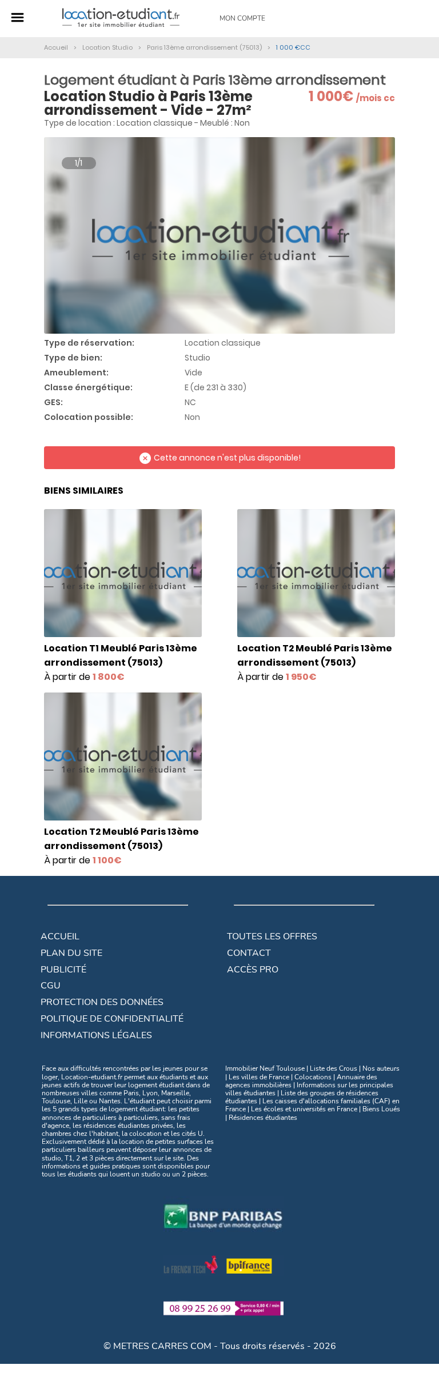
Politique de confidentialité (112, 1018)
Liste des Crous (333, 1068)
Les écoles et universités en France (304, 1109)
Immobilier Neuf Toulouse (265, 1068)
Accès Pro (252, 969)
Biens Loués (381, 1109)
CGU (51, 985)
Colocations (313, 1077)
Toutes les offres (272, 936)
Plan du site (71, 953)
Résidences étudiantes (263, 1117)
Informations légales (96, 1035)
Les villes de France (259, 1077)
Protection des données (102, 1002)
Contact (249, 953)
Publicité (63, 969)
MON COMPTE (242, 18)
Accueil (60, 936)
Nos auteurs (381, 1068)
